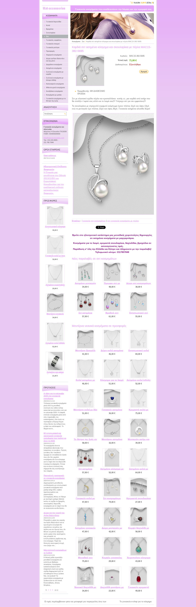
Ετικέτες (76, 221)
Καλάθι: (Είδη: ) (144, 3)
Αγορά (144, 71)
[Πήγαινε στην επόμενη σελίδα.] (55, 590)
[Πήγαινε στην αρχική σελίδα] (54, 9)
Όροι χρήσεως (50, 156)
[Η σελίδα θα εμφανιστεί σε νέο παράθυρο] (90, 85)
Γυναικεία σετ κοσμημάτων (94, 221)
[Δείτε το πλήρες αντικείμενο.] (85, 272)
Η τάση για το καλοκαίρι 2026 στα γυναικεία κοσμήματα (54, 396)
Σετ (83, 41)
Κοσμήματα (76, 41)
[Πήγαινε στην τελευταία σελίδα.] (57, 590)
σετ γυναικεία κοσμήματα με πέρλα (123, 221)
